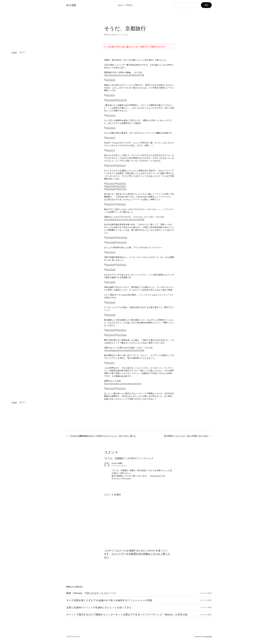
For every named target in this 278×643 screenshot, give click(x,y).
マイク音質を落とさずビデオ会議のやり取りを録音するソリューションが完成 (109, 600)
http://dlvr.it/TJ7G (157, 475)
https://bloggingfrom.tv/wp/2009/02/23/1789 (124, 75)
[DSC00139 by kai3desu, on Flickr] (120, 189)
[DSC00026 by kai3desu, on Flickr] (109, 302)
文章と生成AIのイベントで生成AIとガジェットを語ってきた (99, 607)
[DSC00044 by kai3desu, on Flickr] (110, 115)
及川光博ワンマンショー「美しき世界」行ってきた (186, 435)
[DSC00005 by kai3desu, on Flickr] (109, 242)
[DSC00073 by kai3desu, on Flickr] (109, 335)
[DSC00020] (109, 80)
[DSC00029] (121, 100)
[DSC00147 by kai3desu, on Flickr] (109, 183)
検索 (206, 5)
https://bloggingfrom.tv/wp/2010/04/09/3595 (124, 219)
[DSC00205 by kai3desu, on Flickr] (109, 189)
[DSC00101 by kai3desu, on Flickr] (109, 363)
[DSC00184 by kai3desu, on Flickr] (109, 186)
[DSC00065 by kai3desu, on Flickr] (121, 335)
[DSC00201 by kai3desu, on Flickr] (120, 186)
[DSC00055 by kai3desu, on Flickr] (109, 128)
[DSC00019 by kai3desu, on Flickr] (109, 252)
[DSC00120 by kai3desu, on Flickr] (109, 165)
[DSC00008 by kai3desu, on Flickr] (121, 237)
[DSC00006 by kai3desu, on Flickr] (110, 237)
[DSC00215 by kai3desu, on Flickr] (120, 204)
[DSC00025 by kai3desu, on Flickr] (109, 282)
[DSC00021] (109, 95)
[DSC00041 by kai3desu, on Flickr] (120, 330)
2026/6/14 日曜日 (206, 593)
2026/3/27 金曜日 (206, 615)
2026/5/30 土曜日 (206, 600)
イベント (125, 34)
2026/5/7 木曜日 (206, 607)
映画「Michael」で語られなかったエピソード (91, 593)
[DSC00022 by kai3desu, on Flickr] (120, 264)
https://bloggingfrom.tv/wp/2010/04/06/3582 (124, 350)
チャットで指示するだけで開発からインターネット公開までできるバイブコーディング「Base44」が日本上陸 (126, 614)
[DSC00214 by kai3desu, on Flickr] (109, 204)
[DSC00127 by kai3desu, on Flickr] (120, 165)
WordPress (208, 636)
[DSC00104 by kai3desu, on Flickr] (120, 388)
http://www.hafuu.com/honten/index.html (122, 383)
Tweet (14, 52)
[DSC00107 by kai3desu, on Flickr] (109, 388)
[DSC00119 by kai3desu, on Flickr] (109, 150)
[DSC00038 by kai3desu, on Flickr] (109, 315)
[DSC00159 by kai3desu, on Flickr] (120, 183)
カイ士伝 (71, 5)
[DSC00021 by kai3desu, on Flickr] (109, 264)
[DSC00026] (109, 100)
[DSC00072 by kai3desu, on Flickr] (109, 137)
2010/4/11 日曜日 (117, 463)
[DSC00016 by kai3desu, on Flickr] (121, 242)
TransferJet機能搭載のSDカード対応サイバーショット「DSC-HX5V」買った (102, 435)
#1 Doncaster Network (119, 466)
